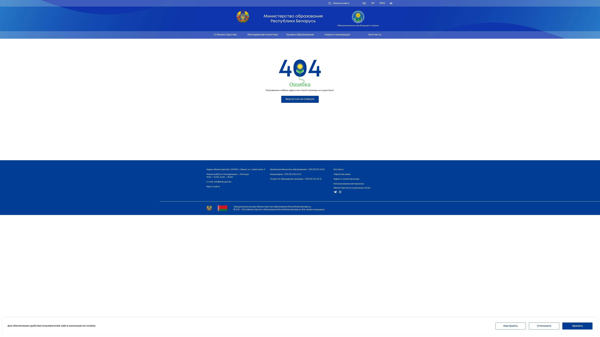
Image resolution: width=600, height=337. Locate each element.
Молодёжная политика (263, 35)
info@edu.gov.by (222, 182)
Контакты (374, 35)
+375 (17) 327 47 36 (316, 169)
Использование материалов (349, 184)
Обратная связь (342, 174)
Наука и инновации (337, 35)
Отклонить (544, 326)
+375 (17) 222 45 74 (312, 179)
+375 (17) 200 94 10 (292, 174)
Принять (577, 326)
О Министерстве (225, 35)
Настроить (510, 326)
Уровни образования (300, 35)
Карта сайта (213, 187)
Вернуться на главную (300, 99)
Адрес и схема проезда (346, 179)
